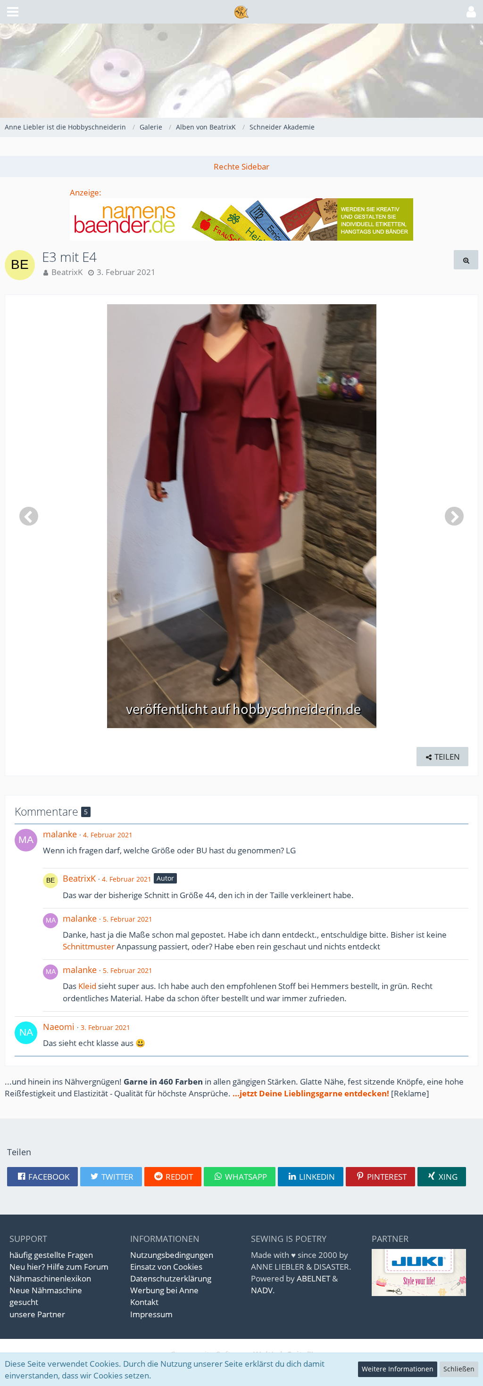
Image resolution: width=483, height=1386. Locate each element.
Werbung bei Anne (164, 1290)
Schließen (459, 1368)
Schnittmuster (89, 946)
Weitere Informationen (397, 1368)
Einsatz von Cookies (166, 1266)
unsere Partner (37, 1314)
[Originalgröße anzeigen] (466, 259)
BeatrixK (67, 272)
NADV (262, 1290)
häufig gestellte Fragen (51, 1254)
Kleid (87, 986)
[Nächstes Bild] (454, 516)
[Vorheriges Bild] (28, 516)
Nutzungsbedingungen (171, 1254)
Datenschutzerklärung (170, 1278)
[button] (13, 11)
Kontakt (144, 1302)
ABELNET (313, 1278)
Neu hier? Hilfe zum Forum (58, 1266)
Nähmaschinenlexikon (50, 1278)
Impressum (151, 1314)
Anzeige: (85, 192)
